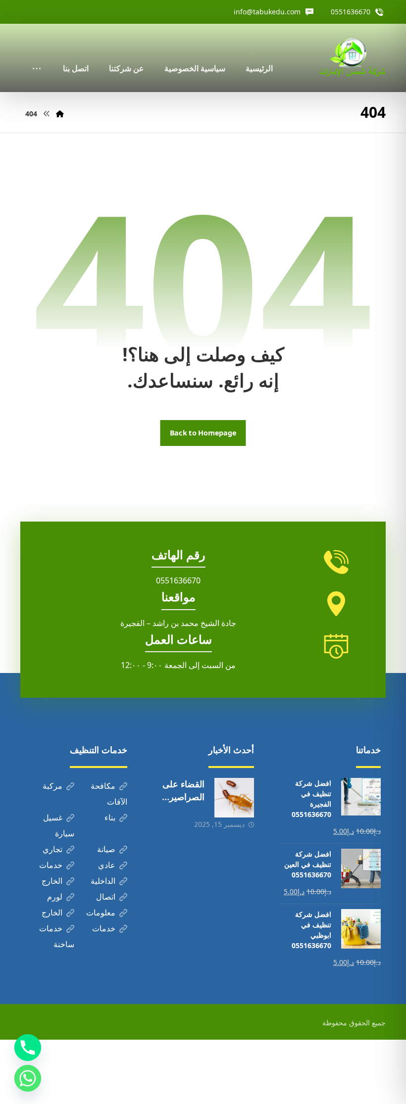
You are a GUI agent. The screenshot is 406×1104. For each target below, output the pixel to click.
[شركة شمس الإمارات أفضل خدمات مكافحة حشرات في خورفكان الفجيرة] (352, 58)
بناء (109, 817)
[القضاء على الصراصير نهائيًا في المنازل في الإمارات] (234, 797)
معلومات (100, 912)
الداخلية (103, 880)
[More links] (36, 55)
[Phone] (27, 1047)
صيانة (106, 849)
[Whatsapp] (27, 1078)
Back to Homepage (203, 433)
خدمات (50, 865)
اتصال (105, 896)
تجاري (52, 849)
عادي (106, 865)
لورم (54, 896)
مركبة (52, 785)
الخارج (52, 880)
